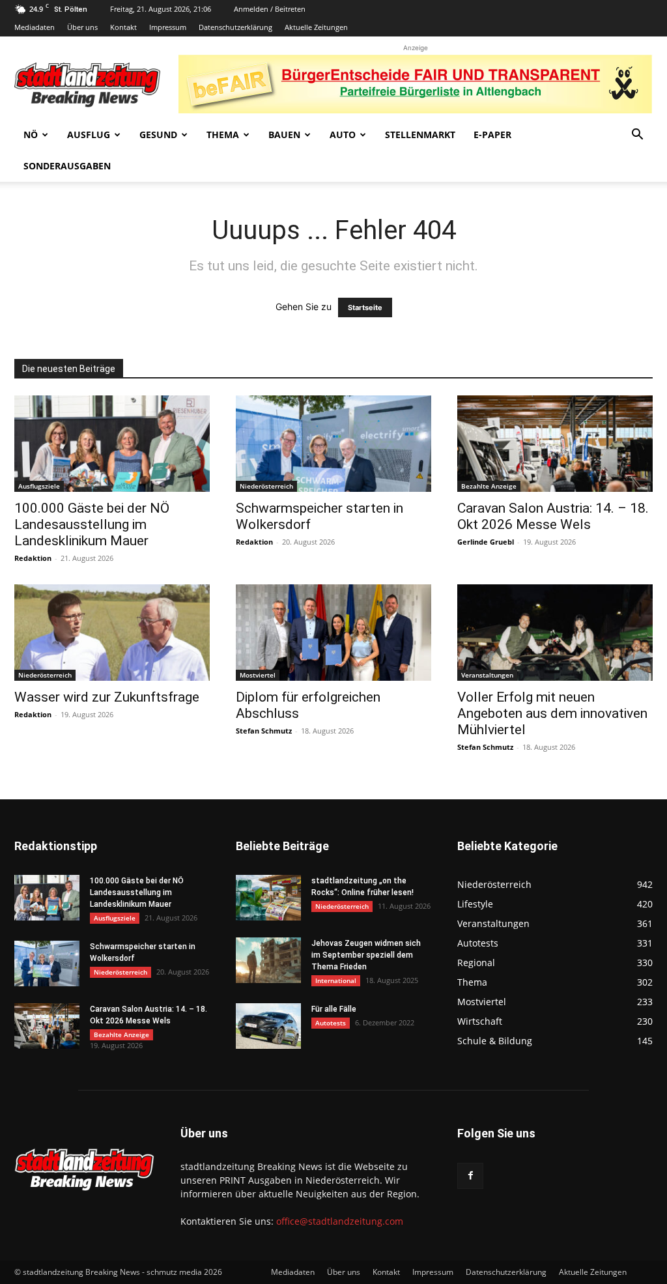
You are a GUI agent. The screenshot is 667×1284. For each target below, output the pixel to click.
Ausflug (88, 134)
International (335, 980)
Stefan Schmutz (264, 730)
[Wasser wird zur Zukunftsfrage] (112, 632)
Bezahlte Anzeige (489, 486)
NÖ (30, 134)
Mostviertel (258, 674)
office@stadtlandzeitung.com (339, 1221)
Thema (222, 134)
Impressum (167, 27)
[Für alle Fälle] (268, 1026)
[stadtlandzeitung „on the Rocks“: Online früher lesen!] (268, 897)
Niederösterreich (266, 486)
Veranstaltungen (487, 674)
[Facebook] (470, 1176)
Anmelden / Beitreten (269, 9)
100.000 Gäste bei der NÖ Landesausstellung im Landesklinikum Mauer (91, 524)
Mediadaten (34, 27)
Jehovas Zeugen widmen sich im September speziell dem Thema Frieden (366, 955)
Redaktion (32, 558)
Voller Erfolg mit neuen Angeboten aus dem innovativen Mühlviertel (552, 713)
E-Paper (492, 134)
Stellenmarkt (420, 134)
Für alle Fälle (333, 1009)
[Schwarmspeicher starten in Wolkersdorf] (333, 443)
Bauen (284, 134)
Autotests (330, 1022)
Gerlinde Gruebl (485, 542)
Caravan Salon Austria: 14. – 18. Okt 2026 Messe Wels (553, 516)
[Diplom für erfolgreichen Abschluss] (333, 632)
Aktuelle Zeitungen (316, 27)
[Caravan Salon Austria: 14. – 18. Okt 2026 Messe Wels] (555, 443)
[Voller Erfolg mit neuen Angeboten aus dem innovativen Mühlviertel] (555, 632)
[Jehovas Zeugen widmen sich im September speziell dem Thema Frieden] (268, 960)
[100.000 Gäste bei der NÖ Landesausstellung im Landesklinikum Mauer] (112, 443)
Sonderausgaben (67, 166)
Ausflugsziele (39, 486)
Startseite (365, 307)
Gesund (158, 134)
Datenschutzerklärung (235, 27)
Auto (343, 134)
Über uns (82, 27)
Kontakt (123, 27)
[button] (637, 136)
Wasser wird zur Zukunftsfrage (106, 697)
